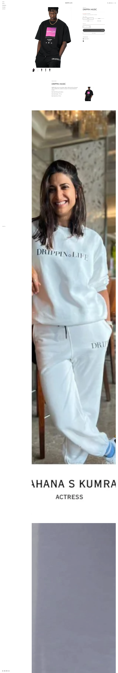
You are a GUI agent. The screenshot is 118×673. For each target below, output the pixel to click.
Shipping (88, 14)
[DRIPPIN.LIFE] (69, 3)
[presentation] (52, 37)
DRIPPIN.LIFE (84, 7)
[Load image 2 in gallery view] (37, 70)
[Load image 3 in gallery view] (41, 70)
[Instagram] (3, 671)
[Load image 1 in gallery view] (33, 70)
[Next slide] (114, 312)
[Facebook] (7, 671)
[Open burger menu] (115, 3)
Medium (99, 18)
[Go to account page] (109, 3)
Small (88, 18)
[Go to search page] (108, 3)
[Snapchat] (5, 671)
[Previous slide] (34, 312)
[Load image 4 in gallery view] (45, 70)
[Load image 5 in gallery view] (50, 70)
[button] (108, 3)
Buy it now (94, 33)
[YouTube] (9, 671)
